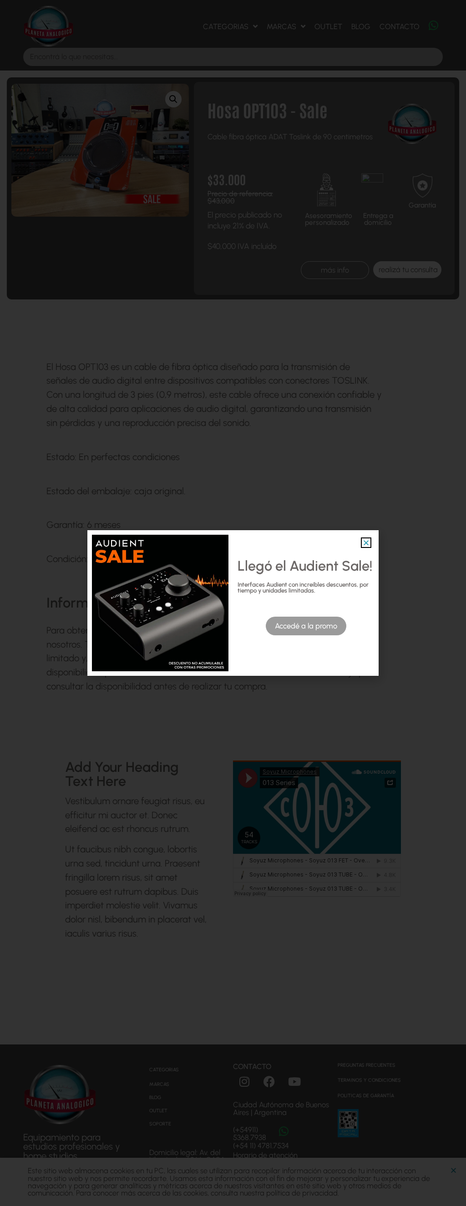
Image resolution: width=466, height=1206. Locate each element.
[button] (366, 542)
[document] (233, 603)
